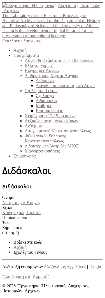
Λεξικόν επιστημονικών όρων (51, 120)
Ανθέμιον (33, 125)
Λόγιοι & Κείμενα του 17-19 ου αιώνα (59, 60)
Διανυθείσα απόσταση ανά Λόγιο (65, 85)
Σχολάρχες (45, 95)
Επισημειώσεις (49, 110)
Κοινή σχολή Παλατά (21, 212)
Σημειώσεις (12, 227)
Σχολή (7, 207)
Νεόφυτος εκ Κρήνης (21, 202)
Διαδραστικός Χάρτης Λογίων (51, 75)
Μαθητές (44, 105)
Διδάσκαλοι (46, 100)
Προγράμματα (26, 55)
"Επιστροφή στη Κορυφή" (25, 276)
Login (95, 266)
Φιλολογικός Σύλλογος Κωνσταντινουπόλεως (45, 138)
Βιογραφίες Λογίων (42, 70)
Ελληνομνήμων (39, 65)
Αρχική (20, 50)
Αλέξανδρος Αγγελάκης (65, 266)
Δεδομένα (45, 80)
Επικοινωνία (24, 156)
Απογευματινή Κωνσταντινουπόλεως (58, 130)
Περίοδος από (14, 217)
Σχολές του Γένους (41, 90)
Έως (6, 222)
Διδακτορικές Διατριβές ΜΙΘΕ (52, 146)
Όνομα (8, 197)
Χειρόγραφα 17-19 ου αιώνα (50, 115)
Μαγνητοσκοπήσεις (42, 151)
